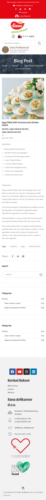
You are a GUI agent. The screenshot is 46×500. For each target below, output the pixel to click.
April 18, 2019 (7, 138)
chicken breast (34, 246)
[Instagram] (26, 371)
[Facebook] (12, 371)
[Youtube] (19, 371)
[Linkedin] (33, 371)
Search (41, 274)
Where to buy (13, 386)
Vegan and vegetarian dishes (15, 308)
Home (4, 66)
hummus (13, 246)
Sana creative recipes (18, 129)
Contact (11, 389)
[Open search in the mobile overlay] (23, 43)
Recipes (15, 66)
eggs (23, 246)
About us (11, 392)
